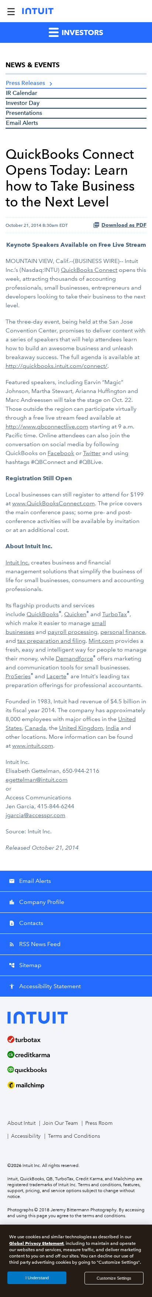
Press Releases (25, 82)
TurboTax (114, 614)
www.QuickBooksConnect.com (53, 503)
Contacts (26, 922)
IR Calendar (21, 92)
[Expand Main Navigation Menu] (11, 11)
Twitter (92, 453)
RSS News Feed (35, 944)
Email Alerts (22, 122)
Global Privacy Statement (36, 1243)
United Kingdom (81, 727)
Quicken (75, 614)
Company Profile (36, 901)
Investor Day (22, 102)
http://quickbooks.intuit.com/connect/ (56, 365)
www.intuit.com (32, 745)
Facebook (61, 453)
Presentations (24, 112)
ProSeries (18, 676)
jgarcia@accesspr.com (35, 815)
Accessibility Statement (45, 986)
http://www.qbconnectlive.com (47, 426)
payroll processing (72, 631)
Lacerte (56, 676)
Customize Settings (114, 1278)
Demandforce (74, 658)
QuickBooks (43, 614)
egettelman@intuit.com (37, 779)
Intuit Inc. (18, 562)
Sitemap (25, 965)
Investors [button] (81, 32)
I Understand (37, 1278)
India (112, 727)
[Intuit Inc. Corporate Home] (37, 11)
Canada (35, 727)
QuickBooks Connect (89, 269)
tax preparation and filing (51, 640)
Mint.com (101, 640)
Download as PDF (123, 225)
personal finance (122, 631)
